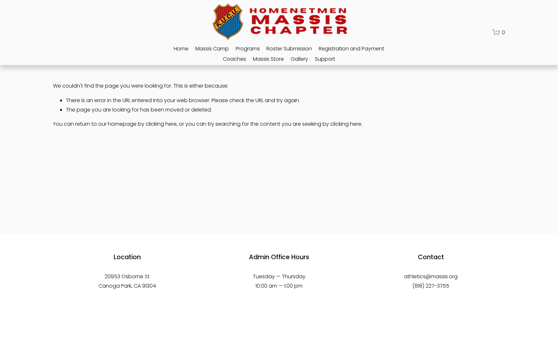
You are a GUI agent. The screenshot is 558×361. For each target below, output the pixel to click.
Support (325, 59)
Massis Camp (212, 48)
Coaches (234, 59)
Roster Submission (289, 48)
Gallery (299, 59)
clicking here (161, 124)
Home (181, 48)
